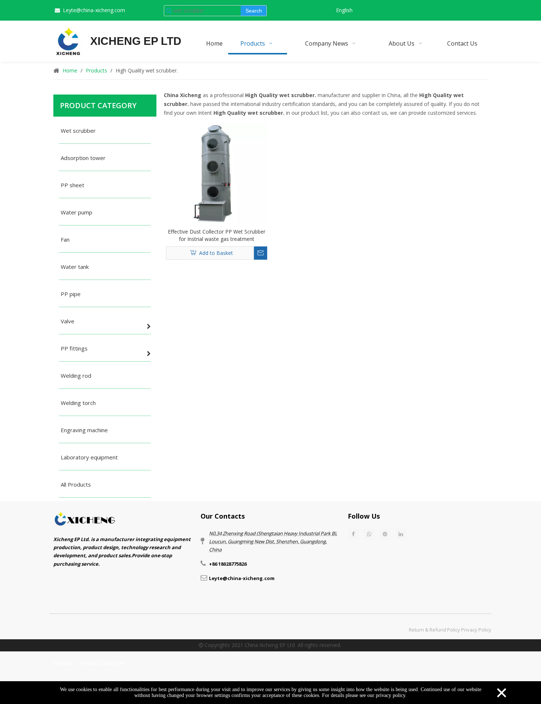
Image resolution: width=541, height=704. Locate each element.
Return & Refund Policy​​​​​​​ (434, 629)
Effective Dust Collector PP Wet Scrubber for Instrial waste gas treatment (216, 235)
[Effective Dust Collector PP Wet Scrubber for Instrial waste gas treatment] (216, 173)
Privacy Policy (476, 629)
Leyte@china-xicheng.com (94, 10)
